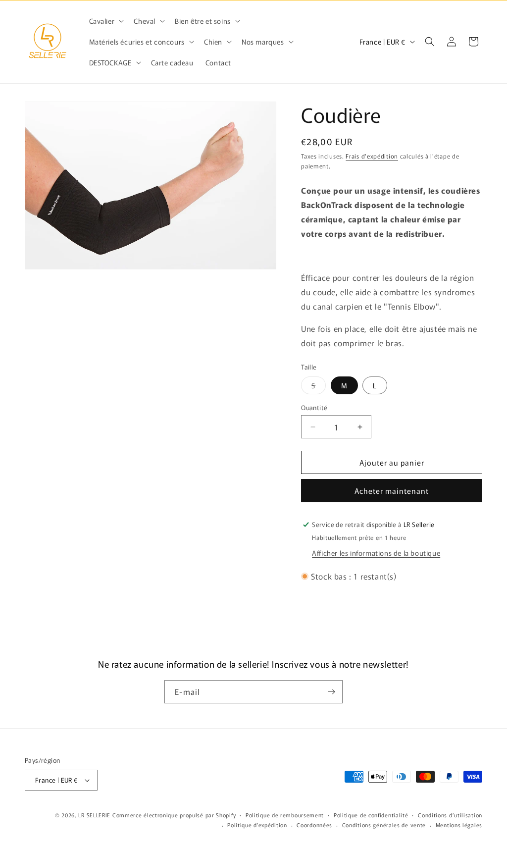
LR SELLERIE (94, 815)
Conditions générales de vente (384, 825)
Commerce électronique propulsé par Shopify (174, 815)
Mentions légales (459, 825)
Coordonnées (314, 825)
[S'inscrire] (331, 691)
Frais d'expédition (372, 156)
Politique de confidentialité (371, 815)
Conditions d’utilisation (450, 815)
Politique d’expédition (257, 825)
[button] (105, 20)
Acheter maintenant (392, 490)
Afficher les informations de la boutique (376, 553)
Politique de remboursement (285, 815)
